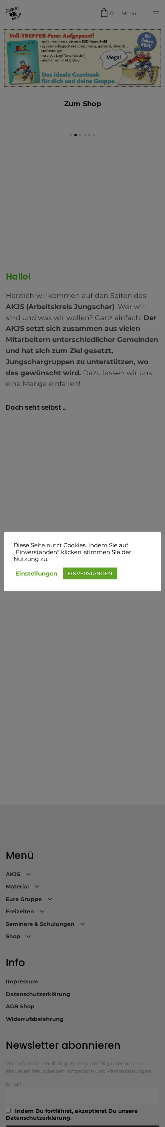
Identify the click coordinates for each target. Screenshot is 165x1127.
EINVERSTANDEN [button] (90, 573)
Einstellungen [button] (36, 573)
